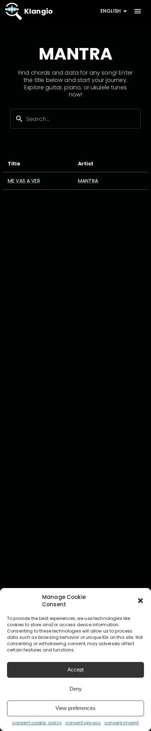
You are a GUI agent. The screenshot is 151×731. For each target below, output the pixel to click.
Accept (75, 669)
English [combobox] (110, 10)
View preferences (75, 708)
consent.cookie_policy (37, 723)
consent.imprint (121, 723)
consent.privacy (83, 723)
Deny (76, 689)
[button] (140, 600)
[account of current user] (137, 11)
